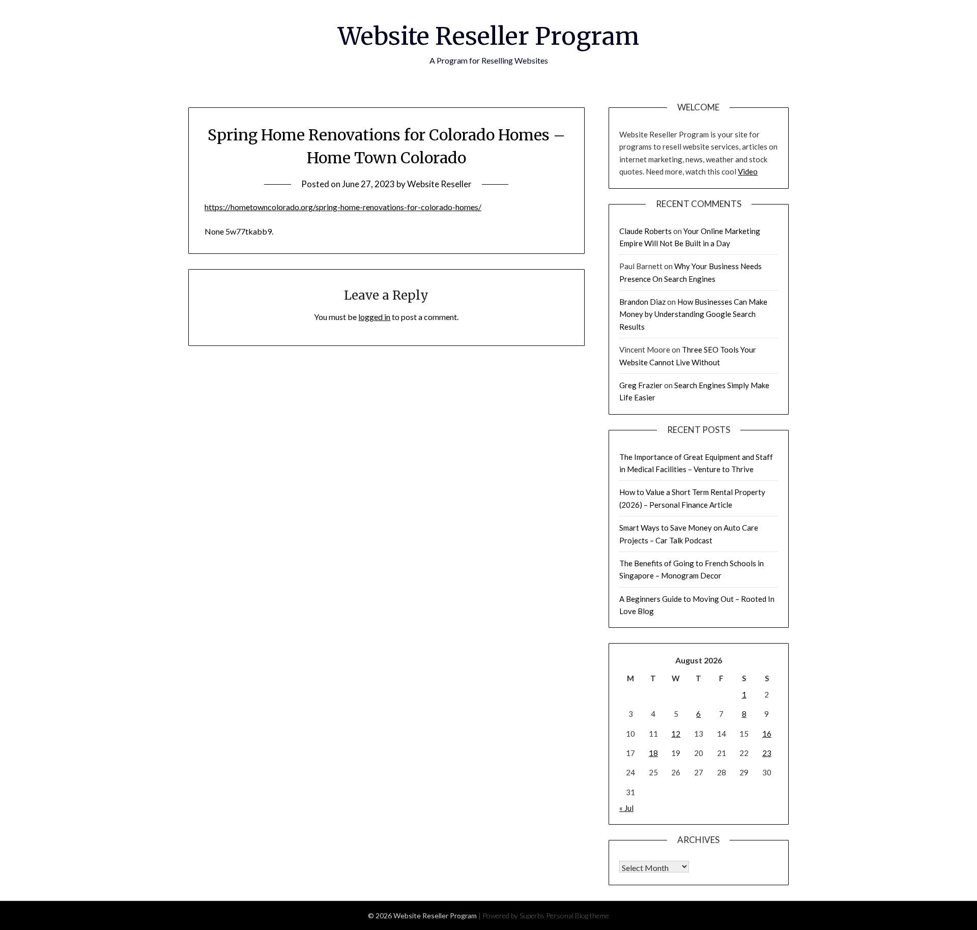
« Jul (626, 807)
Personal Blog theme (577, 915)
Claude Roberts (645, 231)
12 (675, 733)
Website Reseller (439, 184)
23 (766, 753)
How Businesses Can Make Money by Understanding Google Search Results (693, 314)
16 (766, 733)
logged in (374, 317)
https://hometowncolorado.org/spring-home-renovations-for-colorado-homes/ (343, 207)
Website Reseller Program (488, 36)
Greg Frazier (641, 385)
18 (653, 753)
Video (748, 171)
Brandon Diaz (642, 301)
